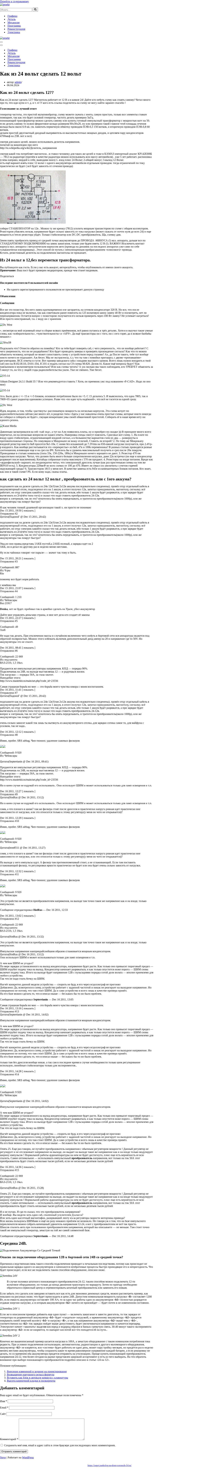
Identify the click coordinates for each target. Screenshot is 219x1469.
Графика (12, 16)
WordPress (28, 1457)
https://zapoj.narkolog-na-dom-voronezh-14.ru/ (110, 1465)
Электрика (14, 32)
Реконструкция (16, 29)
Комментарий (9, 1439)
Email (4, 1407)
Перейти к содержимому (14, 1)
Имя (3, 1401)
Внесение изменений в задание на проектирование (37, 1371)
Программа (14, 25)
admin (18, 82)
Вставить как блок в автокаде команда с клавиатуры (37, 1377)
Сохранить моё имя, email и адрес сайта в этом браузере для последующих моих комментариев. (59, 1445)
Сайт (3, 1413)
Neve (3, 1457)
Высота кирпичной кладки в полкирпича (31, 1380)
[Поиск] (35, 10)
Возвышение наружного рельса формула (30, 1374)
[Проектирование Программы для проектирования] (5, 4)
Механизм (14, 22)
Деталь (12, 19)
